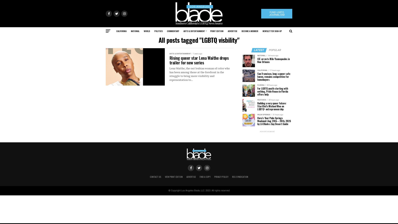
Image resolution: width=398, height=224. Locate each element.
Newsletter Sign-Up (272, 31)
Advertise (232, 31)
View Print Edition (174, 176)
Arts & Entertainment (194, 31)
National (135, 31)
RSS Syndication (240, 176)
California (121, 31)
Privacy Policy (221, 176)
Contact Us (155, 176)
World (147, 31)
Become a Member (250, 31)
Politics (158, 31)
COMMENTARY (173, 31)
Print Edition (216, 31)
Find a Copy (205, 176)
